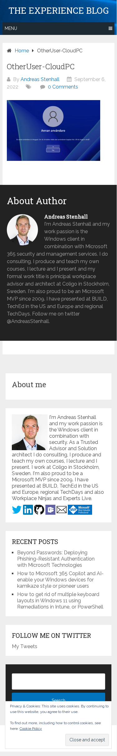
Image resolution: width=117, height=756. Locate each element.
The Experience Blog (58, 10)
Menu (11, 28)
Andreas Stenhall (40, 79)
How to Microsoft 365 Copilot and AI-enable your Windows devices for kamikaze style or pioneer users (60, 580)
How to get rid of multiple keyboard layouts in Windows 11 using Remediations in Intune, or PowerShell (60, 600)
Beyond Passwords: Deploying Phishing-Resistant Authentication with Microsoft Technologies (56, 559)
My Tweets (24, 646)
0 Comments (63, 87)
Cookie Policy (31, 728)
